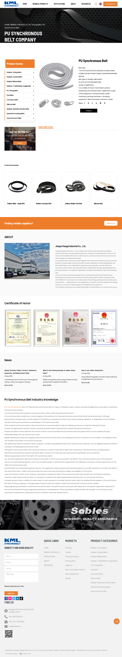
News (78, 7)
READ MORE (8, 385)
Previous (3, 170)
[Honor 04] (75, 328)
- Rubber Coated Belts (14, 77)
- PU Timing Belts (12, 91)
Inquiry (89, 110)
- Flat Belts (10, 95)
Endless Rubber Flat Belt (15, 203)
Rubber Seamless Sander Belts (103, 582)
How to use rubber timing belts (92, 370)
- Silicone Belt (11, 104)
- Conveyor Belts (12, 100)
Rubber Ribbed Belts (99, 556)
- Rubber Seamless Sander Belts (17, 109)
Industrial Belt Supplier (68, 650)
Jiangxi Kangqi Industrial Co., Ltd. (25, 650)
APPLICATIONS (59, 4)
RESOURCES (86, 4)
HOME (25, 4)
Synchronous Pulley (101, 203)
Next (3, 212)
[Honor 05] (104, 328)
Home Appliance (72, 574)
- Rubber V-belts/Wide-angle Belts (18, 86)
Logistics (68, 565)
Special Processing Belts (100, 587)
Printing (61, 7)
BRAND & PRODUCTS (40, 4)
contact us (111, 223)
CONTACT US (20, 143)
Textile (68, 552)
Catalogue (89, 7)
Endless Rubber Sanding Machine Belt (73, 205)
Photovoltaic (70, 561)
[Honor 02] (17, 328)
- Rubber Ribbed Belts (13, 81)
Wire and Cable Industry (75, 570)
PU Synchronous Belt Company (99, 261)
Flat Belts (94, 570)
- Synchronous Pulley (13, 118)
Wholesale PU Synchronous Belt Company (92, 650)
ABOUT (73, 4)
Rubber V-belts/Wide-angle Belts (104, 561)
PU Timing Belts (35, 24)
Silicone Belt (40, 203)
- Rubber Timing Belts (13, 72)
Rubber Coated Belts (99, 552)
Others (68, 578)
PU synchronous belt (13, 407)
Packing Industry (72, 556)
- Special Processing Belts (15, 113)
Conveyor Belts (97, 574)
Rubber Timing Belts (99, 548)
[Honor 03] (46, 328)
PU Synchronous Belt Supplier (76, 261)
